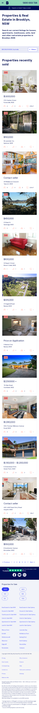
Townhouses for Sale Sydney (27, 614)
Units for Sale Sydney (25, 618)
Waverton (4, 641)
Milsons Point (5, 630)
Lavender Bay (23, 630)
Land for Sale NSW (7, 625)
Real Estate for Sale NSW (9, 607)
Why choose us (23, 658)
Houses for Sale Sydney (26, 611)
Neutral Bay (23, 644)
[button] (4, 2)
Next (32, 562)
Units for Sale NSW (7, 618)
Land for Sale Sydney (25, 625)
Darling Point (23, 637)
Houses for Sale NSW (8, 611)
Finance (21, 662)
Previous (7, 562)
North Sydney (23, 641)
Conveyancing (5, 666)
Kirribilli (4, 633)
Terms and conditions (25, 669)
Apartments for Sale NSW (9, 622)
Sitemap (22, 673)
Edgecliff (4, 644)
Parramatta (5, 648)
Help (21, 666)
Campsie (22, 648)
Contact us (5, 669)
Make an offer (5, 677)
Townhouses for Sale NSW (9, 614)
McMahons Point (24, 633)
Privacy (4, 673)
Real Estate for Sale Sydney (27, 607)
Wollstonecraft (6, 637)
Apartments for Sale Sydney (27, 622)
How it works (5, 662)
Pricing (3, 658)
